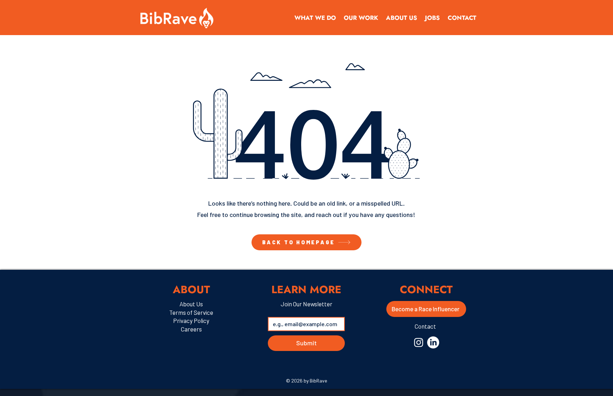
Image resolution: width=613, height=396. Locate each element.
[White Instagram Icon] (419, 342)
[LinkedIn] (433, 342)
